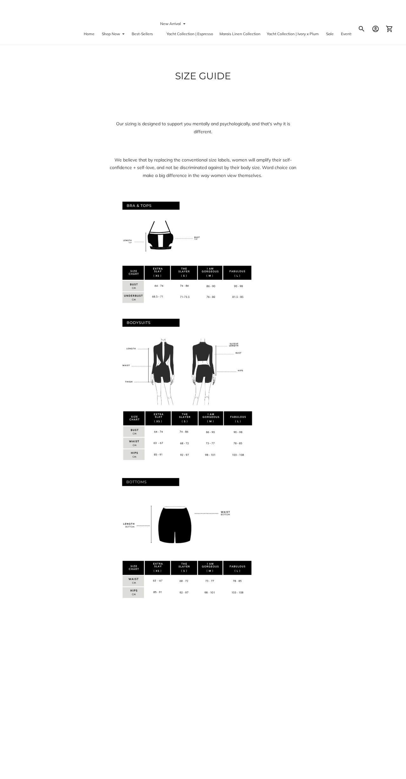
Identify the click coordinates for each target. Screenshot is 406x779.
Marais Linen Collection (239, 33)
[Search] (362, 29)
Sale (330, 33)
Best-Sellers (142, 33)
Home (89, 33)
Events (347, 33)
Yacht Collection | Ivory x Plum (293, 33)
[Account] (376, 29)
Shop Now (111, 33)
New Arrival (170, 23)
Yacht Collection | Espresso (190, 33)
